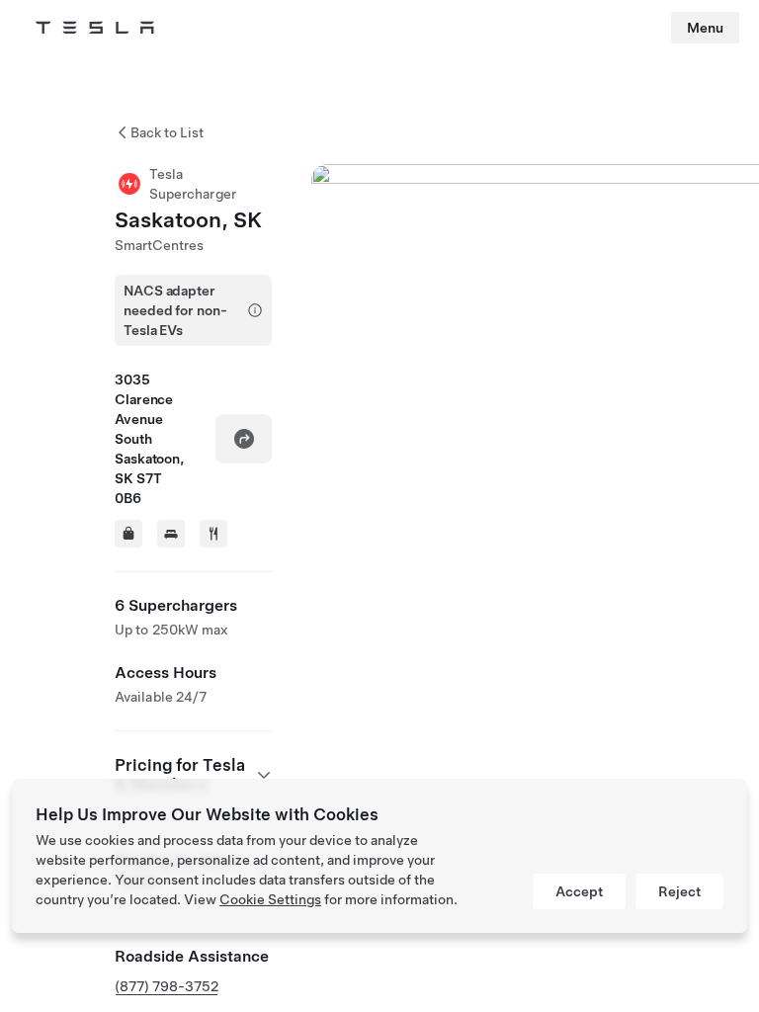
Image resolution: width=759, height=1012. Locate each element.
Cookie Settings (270, 899)
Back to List (167, 132)
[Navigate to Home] (95, 28)
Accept (579, 891)
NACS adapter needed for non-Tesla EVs (175, 310)
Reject (679, 891)
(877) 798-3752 (166, 986)
